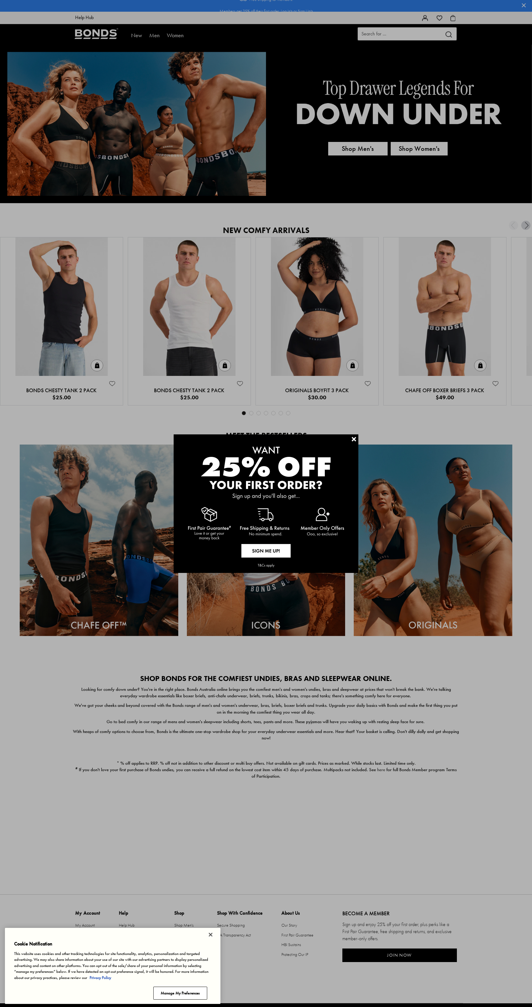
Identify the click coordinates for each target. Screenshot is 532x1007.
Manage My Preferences (180, 993)
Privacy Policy (100, 977)
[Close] (210, 934)
